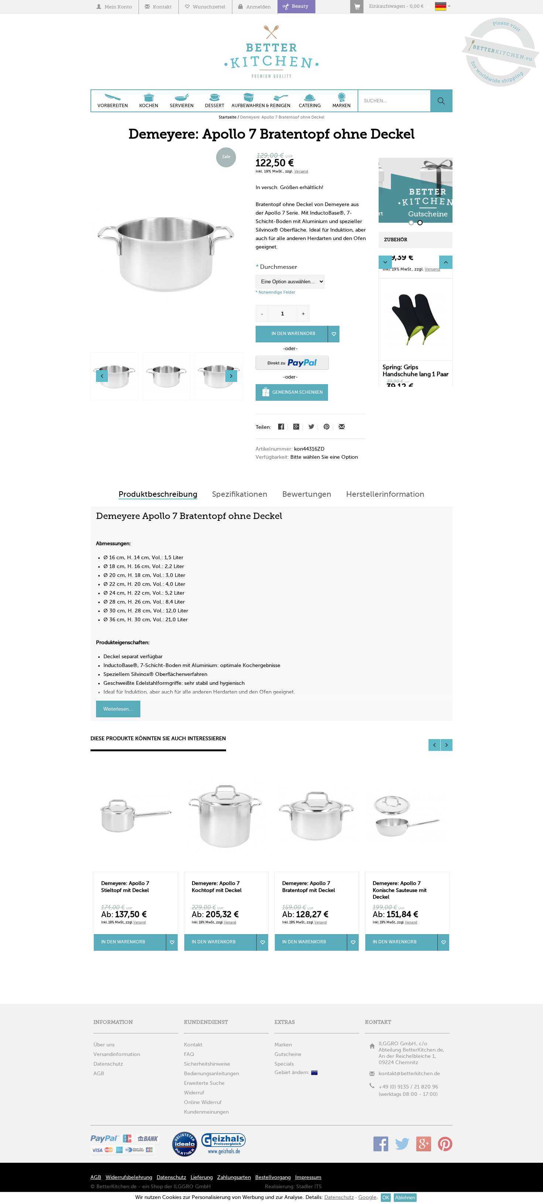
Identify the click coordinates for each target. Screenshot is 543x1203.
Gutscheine (287, 1054)
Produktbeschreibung (158, 495)
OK (385, 1197)
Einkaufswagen (387, 6)
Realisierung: (280, 1186)
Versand (301, 171)
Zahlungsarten (234, 1177)
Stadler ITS (309, 1186)
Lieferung (202, 1177)
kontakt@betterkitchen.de (409, 1073)
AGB (95, 1177)
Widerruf (194, 1093)
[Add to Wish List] (333, 334)
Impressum (308, 1177)
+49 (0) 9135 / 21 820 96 (408, 1087)
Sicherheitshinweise (207, 1064)
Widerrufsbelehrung (129, 1177)
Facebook (380, 1144)
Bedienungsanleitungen (211, 1073)
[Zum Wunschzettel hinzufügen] (172, 942)
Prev (385, 262)
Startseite (227, 117)
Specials (284, 1064)
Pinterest (445, 1144)
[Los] (441, 101)
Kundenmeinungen (206, 1112)
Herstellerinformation (385, 495)
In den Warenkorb (293, 334)
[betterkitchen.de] (272, 26)
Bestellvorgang (273, 1177)
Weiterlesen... (118, 709)
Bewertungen (306, 495)
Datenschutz (171, 1177)
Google (423, 1144)
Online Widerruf (203, 1102)
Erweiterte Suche (204, 1083)
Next (445, 262)
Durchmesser (276, 267)
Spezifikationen (239, 495)
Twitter (402, 1144)
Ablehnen (405, 1197)
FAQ (189, 1054)
